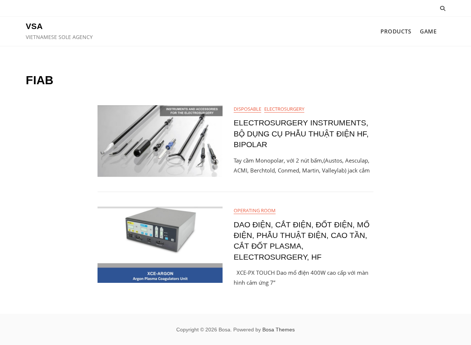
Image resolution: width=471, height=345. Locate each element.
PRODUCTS (395, 31)
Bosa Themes (278, 329)
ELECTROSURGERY (284, 109)
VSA (34, 26)
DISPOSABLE (247, 109)
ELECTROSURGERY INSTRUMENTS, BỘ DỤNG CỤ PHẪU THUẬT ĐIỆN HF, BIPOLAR (301, 133)
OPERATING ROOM (255, 210)
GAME (428, 31)
